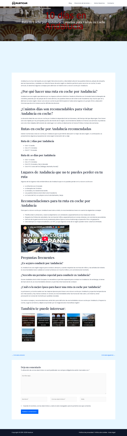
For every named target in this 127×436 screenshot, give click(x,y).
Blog (70, 3)
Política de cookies (101, 432)
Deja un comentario (53, 26)
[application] (90, 3)
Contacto (110, 3)
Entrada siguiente (108, 355)
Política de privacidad (86, 432)
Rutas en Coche (66, 26)
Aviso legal (111, 432)
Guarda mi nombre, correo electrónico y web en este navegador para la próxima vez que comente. (57, 406)
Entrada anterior (18, 355)
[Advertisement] (63, 54)
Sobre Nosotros (99, 3)
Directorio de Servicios (82, 3)
